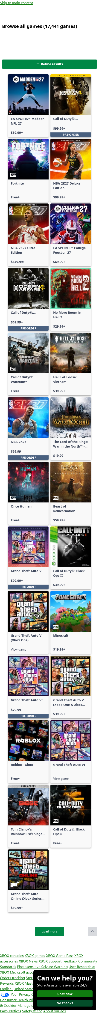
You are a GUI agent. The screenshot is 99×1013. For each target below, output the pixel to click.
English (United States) (18, 988)
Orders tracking (12, 977)
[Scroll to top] (92, 931)
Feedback (69, 961)
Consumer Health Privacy (20, 999)
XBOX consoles (12, 955)
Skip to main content (16, 2)
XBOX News (28, 961)
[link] (28, 105)
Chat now (65, 994)
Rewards (7, 983)
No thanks (65, 1003)
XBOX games (35, 955)
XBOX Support (50, 961)
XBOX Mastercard (29, 983)
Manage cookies (30, 1005)
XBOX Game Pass (59, 955)
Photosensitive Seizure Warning (42, 966)
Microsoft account (24, 972)
